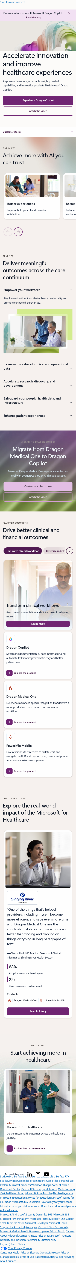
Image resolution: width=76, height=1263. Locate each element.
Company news (28, 1235)
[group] (32, 196)
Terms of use (26, 1256)
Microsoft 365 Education (26, 1202)
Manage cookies (9, 1256)
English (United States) (12, 1244)
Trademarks (41, 1256)
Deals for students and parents (58, 1206)
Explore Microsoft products (15, 1185)
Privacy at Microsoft (49, 1235)
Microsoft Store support (34, 1189)
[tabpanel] (38, 668)
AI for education (9, 1210)
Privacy (65, 1252)
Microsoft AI (7, 1214)
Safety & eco (55, 1256)
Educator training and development (20, 1206)
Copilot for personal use (59, 1180)
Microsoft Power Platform (14, 1218)
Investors (66, 1235)
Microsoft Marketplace (13, 1231)
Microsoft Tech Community (53, 1227)
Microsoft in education (12, 1197)
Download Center (10, 1189)
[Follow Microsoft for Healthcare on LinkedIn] (30, 1174)
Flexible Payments (63, 1193)
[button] (38, 111)
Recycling (68, 1256)
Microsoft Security (24, 1214)
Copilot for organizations (31, 1180)
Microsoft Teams (39, 1218)
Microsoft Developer (36, 1223)
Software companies (37, 1231)
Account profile (60, 1185)
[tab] (23, 550)
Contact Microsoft (50, 1252)
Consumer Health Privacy (14, 1252)
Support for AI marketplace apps (18, 1227)
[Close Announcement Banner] (68, 13)
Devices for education (38, 1197)
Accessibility (33, 1240)
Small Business (8, 1223)
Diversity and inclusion (13, 1240)
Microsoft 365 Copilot (61, 1218)
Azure (21, 1223)
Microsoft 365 (61, 1214)
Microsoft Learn (58, 1223)
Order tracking (66, 1189)
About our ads (8, 1261)
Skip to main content (12, 2)
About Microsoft (9, 1235)
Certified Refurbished (12, 1193)
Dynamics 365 (44, 1214)
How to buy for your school (56, 1202)
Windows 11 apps (41, 1185)
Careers (70, 1231)
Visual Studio (57, 1231)
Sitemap (34, 1252)
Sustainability (48, 1240)
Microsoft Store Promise (38, 1193)
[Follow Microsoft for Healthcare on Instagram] (38, 1174)
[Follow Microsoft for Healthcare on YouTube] (46, 1174)
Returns (52, 1189)
